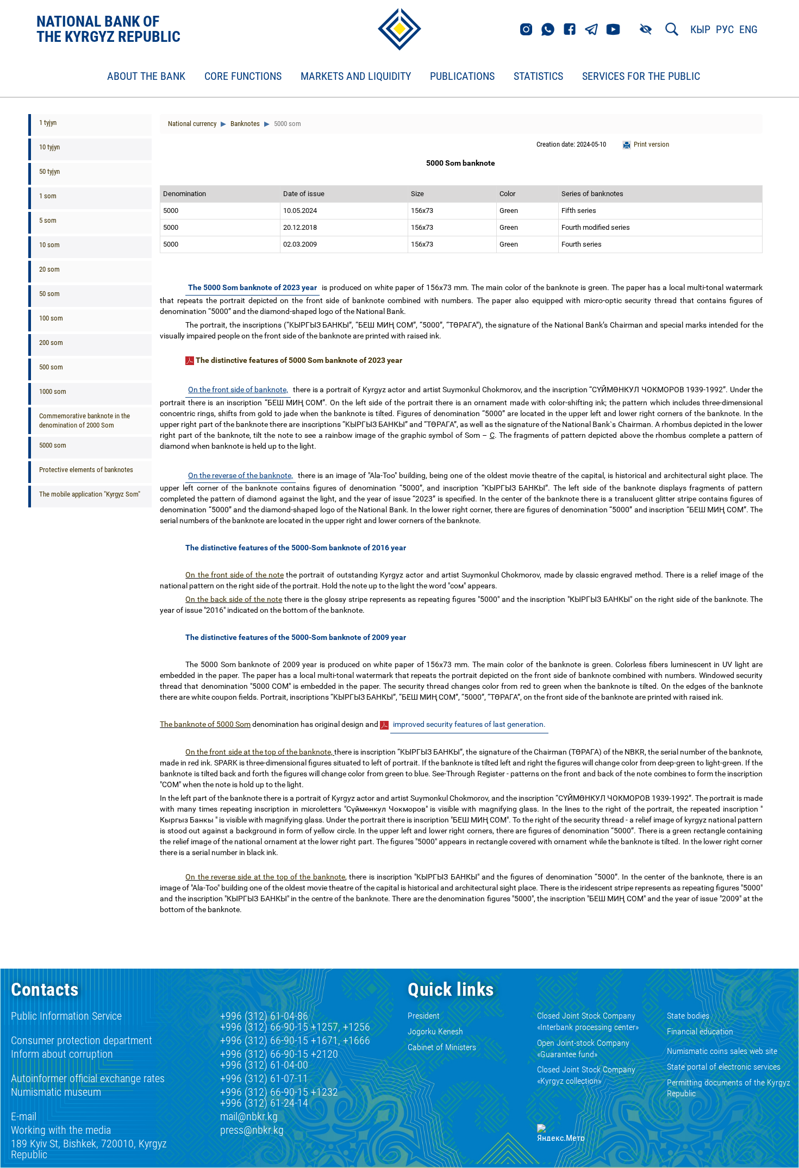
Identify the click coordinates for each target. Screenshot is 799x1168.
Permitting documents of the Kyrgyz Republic (728, 1088)
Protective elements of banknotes (86, 470)
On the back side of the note (233, 599)
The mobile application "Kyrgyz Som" (89, 494)
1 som (48, 196)
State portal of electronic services (724, 1067)
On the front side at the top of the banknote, (259, 752)
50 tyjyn (49, 171)
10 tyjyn (49, 147)
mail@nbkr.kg (249, 1116)
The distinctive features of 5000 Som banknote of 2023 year (299, 360)
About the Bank (146, 77)
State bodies (688, 1015)
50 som (49, 294)
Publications (462, 77)
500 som (51, 367)
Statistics (538, 77)
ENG (748, 29)
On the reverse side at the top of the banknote (265, 876)
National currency (192, 124)
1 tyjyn (48, 122)
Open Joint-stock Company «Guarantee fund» (583, 1048)
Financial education (700, 1031)
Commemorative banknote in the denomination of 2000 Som (84, 420)
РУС (725, 29)
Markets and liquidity (356, 77)
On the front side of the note (234, 574)
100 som (51, 318)
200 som (51, 342)
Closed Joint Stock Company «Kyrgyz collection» (586, 1075)
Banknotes (244, 124)
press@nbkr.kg (252, 1129)
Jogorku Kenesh (435, 1031)
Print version (651, 144)
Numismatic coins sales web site (722, 1051)
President (424, 1015)
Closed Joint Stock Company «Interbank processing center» (588, 1021)
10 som (49, 245)
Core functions (243, 77)
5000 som (52, 445)
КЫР (700, 29)
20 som (49, 269)
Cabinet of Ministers (442, 1047)
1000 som (52, 391)
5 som (48, 220)
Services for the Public (641, 77)
